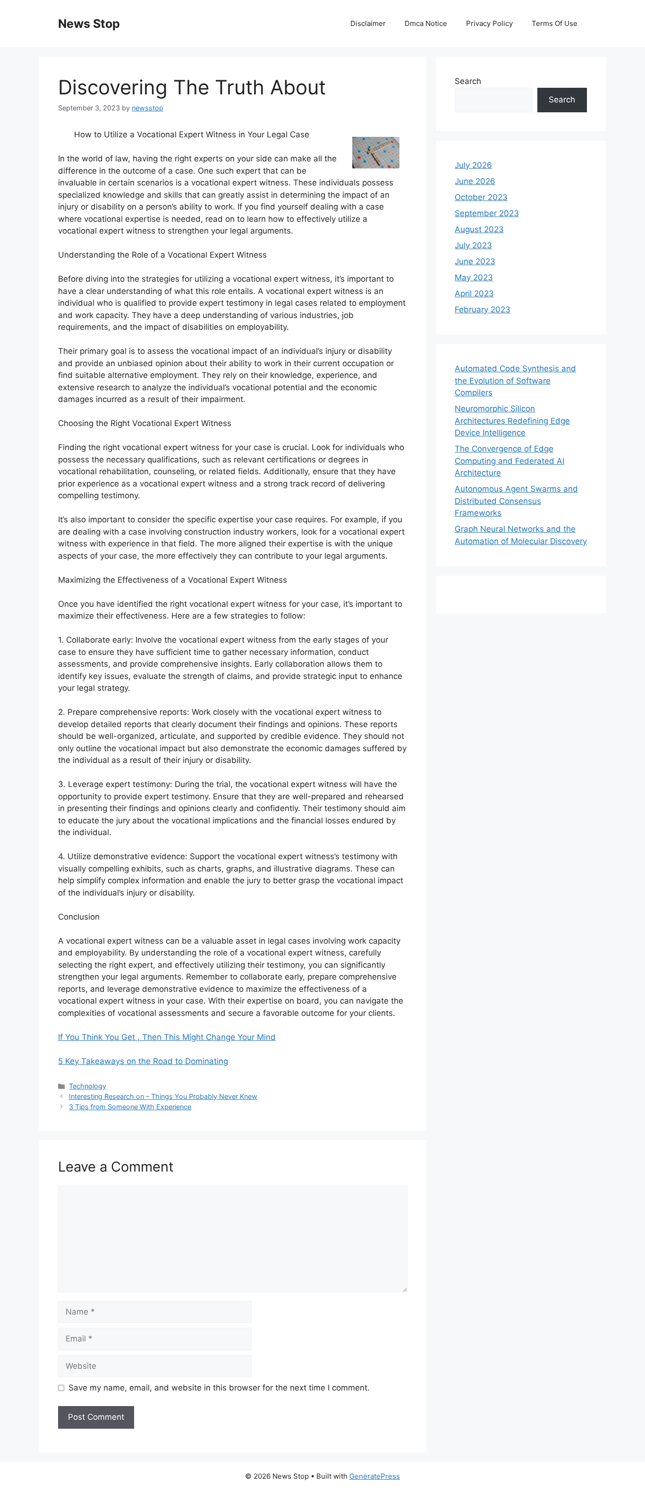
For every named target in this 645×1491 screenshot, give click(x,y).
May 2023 (474, 277)
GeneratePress (374, 1476)
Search (468, 81)
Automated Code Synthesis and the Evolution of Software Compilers (515, 380)
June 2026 (475, 181)
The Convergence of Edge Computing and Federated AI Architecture (509, 460)
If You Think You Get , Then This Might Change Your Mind (167, 1037)
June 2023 (475, 261)
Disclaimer (368, 23)
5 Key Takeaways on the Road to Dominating (143, 1061)
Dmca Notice (426, 23)
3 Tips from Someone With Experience (130, 1107)
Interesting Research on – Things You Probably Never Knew (163, 1096)
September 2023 (487, 213)
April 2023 (474, 293)
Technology (87, 1086)
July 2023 (473, 245)
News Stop (89, 24)
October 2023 (481, 197)
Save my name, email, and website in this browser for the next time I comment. (219, 1387)
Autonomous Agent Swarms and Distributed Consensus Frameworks (516, 501)
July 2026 (473, 165)
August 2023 (479, 229)
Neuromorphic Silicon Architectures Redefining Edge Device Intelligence (512, 420)
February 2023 (482, 309)
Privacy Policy (489, 23)
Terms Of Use (554, 23)
